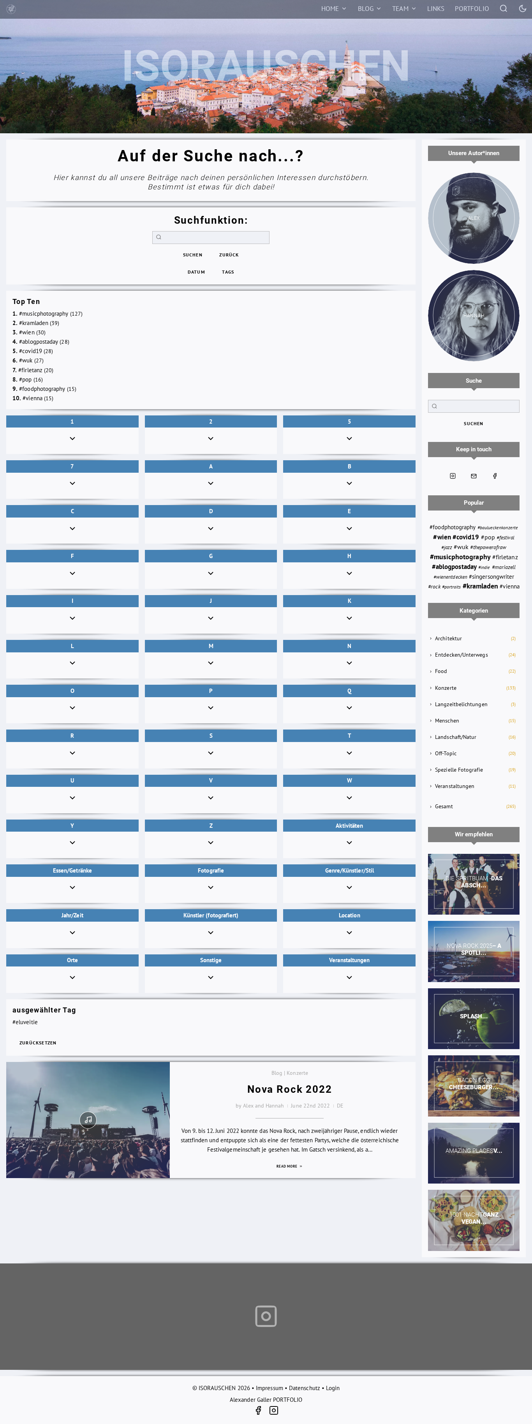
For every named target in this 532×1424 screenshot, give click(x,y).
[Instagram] (273, 1412)
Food (441, 671)
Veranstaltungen (454, 786)
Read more (288, 1166)
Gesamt (444, 806)
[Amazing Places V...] (474, 1153)
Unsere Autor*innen (473, 153)
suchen (193, 255)
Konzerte (445, 687)
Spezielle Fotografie (459, 769)
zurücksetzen (37, 1043)
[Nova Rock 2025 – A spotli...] (474, 951)
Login (333, 1388)
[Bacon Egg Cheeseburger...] (474, 1086)
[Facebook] (261, 1412)
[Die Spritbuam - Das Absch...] (474, 884)
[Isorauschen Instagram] (453, 476)
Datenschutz (304, 1388)
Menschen (447, 720)
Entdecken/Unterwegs (461, 654)
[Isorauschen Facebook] (494, 476)
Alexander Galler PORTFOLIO (266, 1399)
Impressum (269, 1388)
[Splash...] (474, 1018)
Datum (196, 272)
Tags (228, 272)
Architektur (448, 638)
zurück (229, 255)
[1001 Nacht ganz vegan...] (474, 1220)
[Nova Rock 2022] (88, 1120)
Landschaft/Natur (455, 736)
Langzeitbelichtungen (461, 704)
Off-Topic (445, 753)
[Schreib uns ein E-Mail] (474, 476)
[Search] (503, 8)
